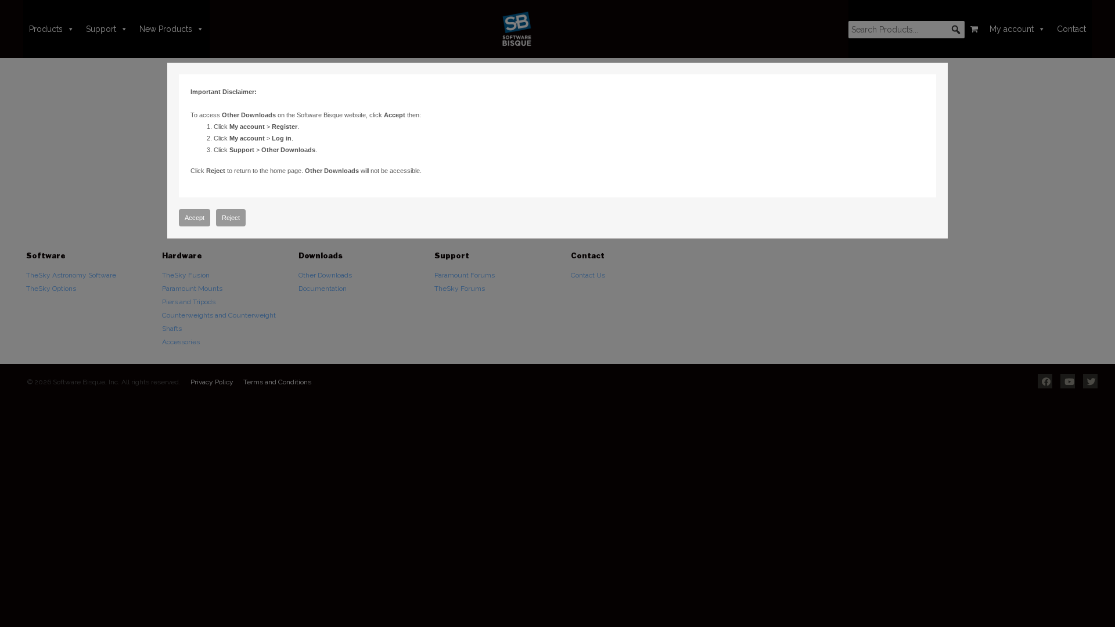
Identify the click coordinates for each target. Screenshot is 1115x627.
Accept (194, 217)
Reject (231, 217)
